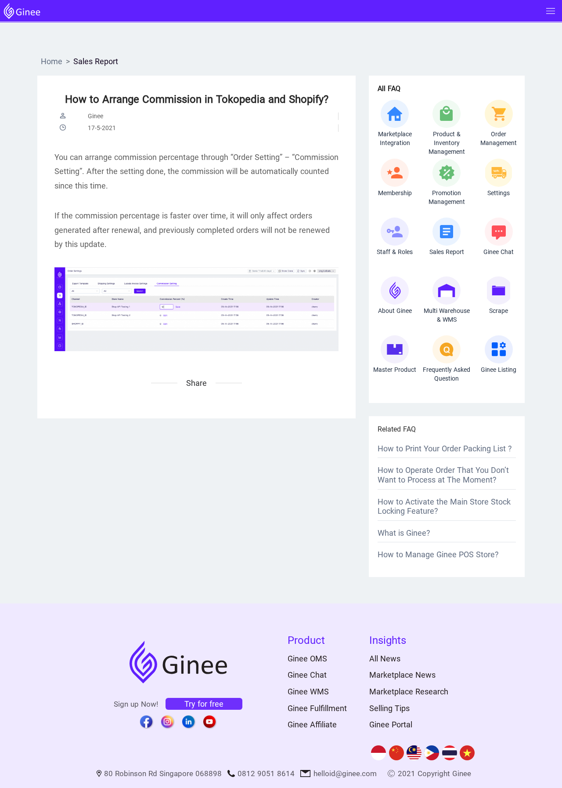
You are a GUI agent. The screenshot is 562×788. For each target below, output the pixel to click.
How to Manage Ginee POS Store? (438, 554)
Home (51, 61)
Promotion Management (447, 197)
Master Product (394, 369)
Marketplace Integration (395, 138)
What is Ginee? (404, 532)
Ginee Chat (498, 251)
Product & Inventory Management (447, 139)
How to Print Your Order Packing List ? (445, 448)
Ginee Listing (498, 369)
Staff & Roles (395, 251)
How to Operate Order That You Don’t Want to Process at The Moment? (443, 474)
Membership (395, 192)
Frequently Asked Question (446, 374)
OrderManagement (498, 138)
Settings (498, 192)
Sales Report (95, 61)
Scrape (498, 310)
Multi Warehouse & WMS (447, 315)
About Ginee (395, 310)
